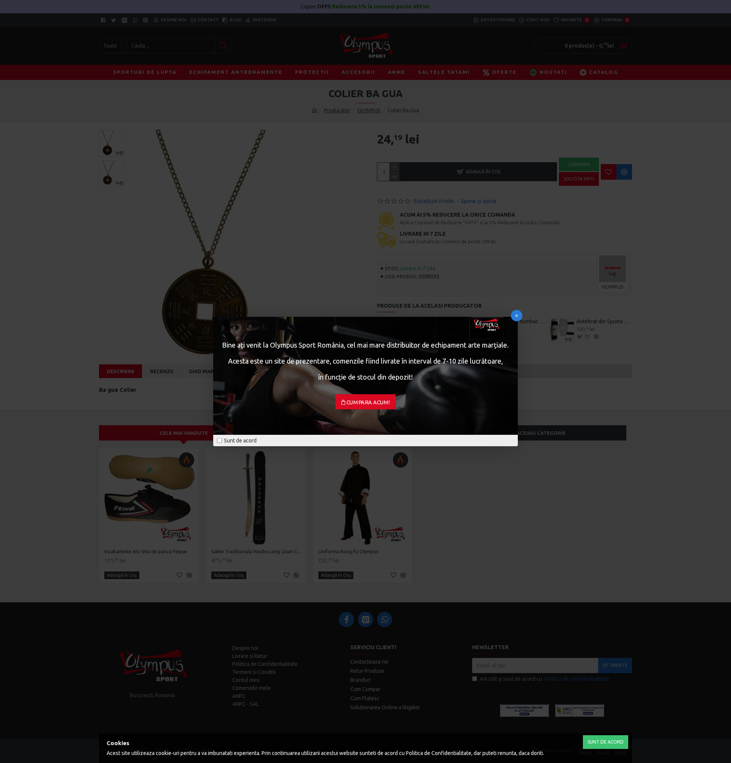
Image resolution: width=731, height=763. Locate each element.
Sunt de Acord (605, 741)
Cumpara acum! (368, 402)
